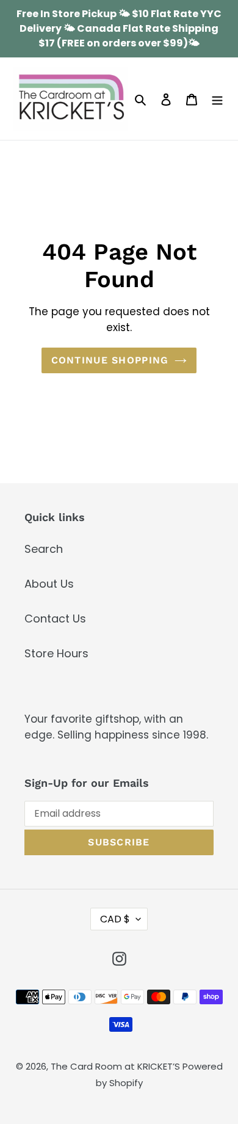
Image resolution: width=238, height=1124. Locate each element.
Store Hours (56, 653)
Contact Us (55, 618)
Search (43, 549)
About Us (49, 583)
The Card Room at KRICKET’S (116, 1066)
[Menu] (217, 98)
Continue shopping (110, 360)
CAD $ (115, 919)
